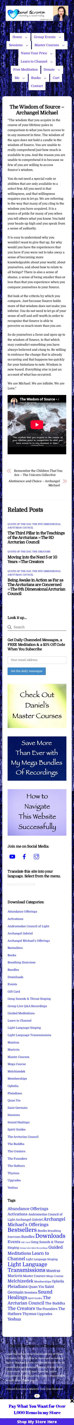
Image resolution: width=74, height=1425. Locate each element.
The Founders (17, 1158)
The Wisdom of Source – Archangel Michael (37, 109)
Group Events (45, 37)
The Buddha (16, 1144)
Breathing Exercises (21, 962)
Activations (15, 919)
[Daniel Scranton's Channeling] (37, 19)
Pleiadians (15, 1093)
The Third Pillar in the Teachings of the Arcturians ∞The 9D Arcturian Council (36, 537)
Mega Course (17, 1064)
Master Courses (47, 45)
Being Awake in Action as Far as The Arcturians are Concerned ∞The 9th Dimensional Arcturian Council (36, 587)
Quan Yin (14, 1100)
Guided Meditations (21, 1013)
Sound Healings (19, 1122)
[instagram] (37, 856)
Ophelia (13, 1086)
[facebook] (25, 856)
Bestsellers (15, 948)
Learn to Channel (34, 61)
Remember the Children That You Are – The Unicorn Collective (38, 473)
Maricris (14, 1049)
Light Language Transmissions (29, 1035)
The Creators (41, 551)
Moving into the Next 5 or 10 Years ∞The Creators (32, 559)
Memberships (17, 1078)
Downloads (15, 977)
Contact (37, 86)
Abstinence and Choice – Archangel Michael (34, 483)
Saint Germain (18, 1108)
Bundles (13, 969)
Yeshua (13, 1187)
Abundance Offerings (22, 911)
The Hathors (16, 1166)
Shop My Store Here (37, 1421)
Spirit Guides (17, 1129)
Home (17, 37)
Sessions (16, 45)
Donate (49, 69)
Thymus (13, 1173)
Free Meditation (25, 69)
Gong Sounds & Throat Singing (29, 998)
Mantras (13, 1042)
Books (36, 78)
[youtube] (13, 856)
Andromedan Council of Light (28, 926)
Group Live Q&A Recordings (27, 1006)
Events (12, 984)
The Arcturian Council (23, 1137)
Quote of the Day (19, 524)
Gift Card (14, 991)
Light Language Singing (24, 1027)
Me (17, 78)
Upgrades (14, 1180)
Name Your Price (34, 53)
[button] (37, 1409)
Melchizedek (16, 1071)
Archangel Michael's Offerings (29, 940)
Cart (56, 78)
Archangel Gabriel (20, 933)
